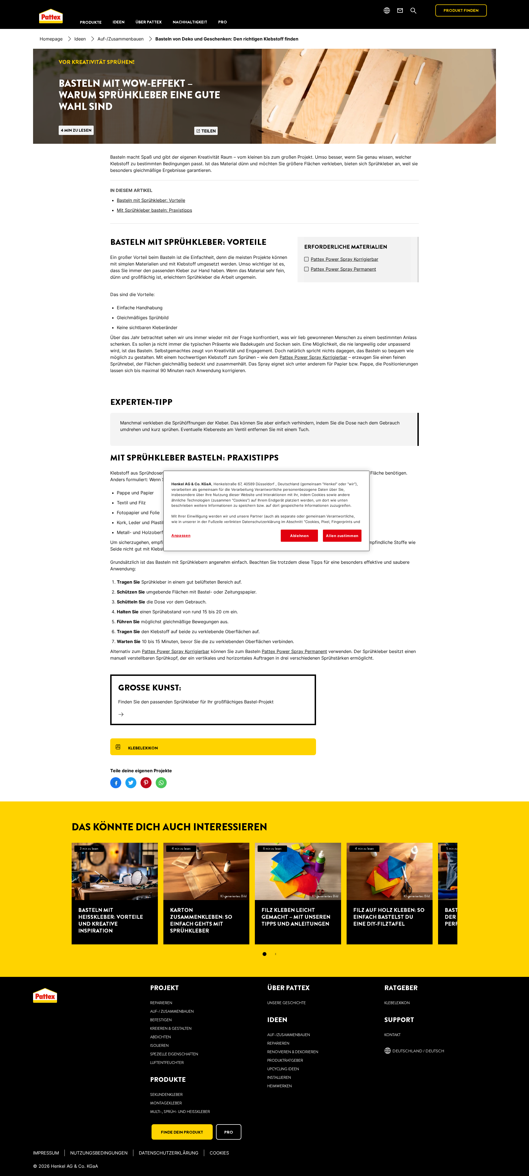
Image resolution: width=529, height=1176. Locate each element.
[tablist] (264, 954)
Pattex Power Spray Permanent (343, 269)
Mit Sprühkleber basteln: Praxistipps (154, 210)
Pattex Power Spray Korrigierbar (344, 259)
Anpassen (180, 535)
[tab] (264, 954)
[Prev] (61, 893)
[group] (264, 429)
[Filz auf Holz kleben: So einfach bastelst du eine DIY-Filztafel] (390, 893)
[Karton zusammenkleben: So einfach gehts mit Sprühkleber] (206, 893)
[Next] (467, 893)
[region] (266, 510)
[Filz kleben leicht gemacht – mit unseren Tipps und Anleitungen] (298, 893)
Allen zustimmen (342, 535)
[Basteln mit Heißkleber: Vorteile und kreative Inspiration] (115, 893)
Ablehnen (299, 535)
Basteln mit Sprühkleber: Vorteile (151, 200)
